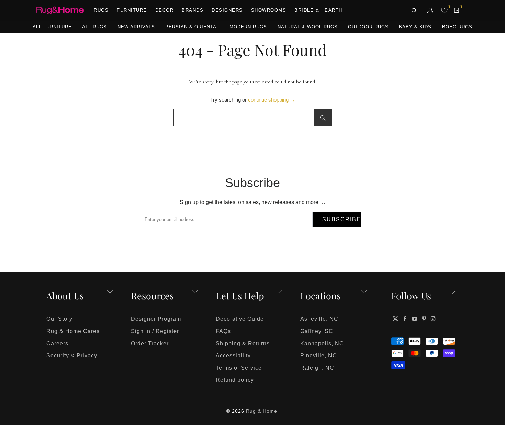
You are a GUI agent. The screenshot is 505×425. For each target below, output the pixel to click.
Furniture (132, 10)
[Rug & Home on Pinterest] (424, 319)
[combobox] (252, 117)
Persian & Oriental (192, 26)
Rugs (101, 10)
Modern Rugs (248, 26)
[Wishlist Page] (444, 10)
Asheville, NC (319, 319)
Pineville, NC (318, 355)
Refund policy (235, 380)
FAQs (223, 331)
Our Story (59, 319)
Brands (192, 10)
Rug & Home (261, 411)
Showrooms (269, 10)
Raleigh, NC (317, 368)
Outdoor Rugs (368, 26)
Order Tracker (150, 343)
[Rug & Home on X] (395, 319)
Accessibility (233, 355)
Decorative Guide (240, 319)
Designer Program (156, 319)
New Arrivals (136, 26)
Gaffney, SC (316, 331)
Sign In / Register (155, 331)
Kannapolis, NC (322, 343)
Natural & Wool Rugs (308, 26)
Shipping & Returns (243, 343)
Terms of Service (239, 368)
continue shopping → (271, 100)
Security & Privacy (71, 355)
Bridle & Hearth (318, 10)
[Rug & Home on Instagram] (433, 319)
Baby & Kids (415, 26)
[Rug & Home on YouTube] (414, 319)
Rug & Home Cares (73, 331)
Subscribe (341, 219)
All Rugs (94, 26)
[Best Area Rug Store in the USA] (60, 10)
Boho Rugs (457, 26)
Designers (227, 10)
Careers (57, 343)
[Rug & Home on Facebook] (405, 319)
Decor (164, 10)
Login (430, 10)
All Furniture (52, 26)
